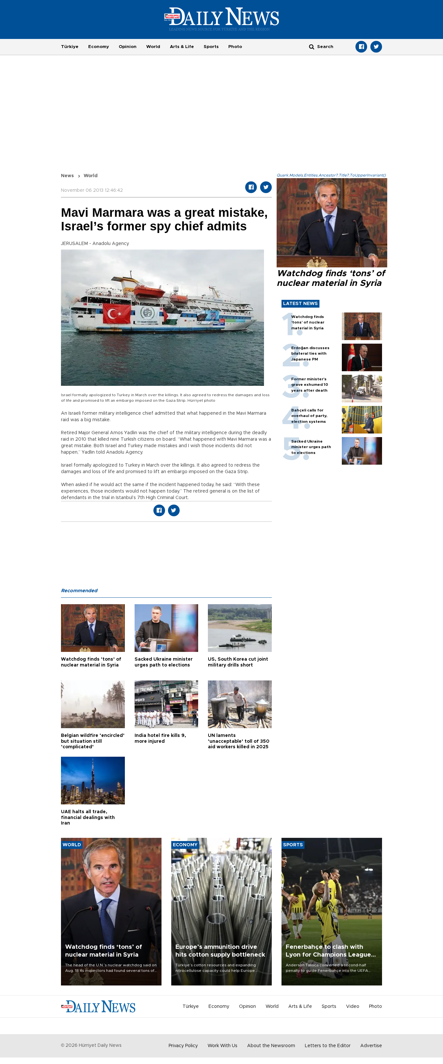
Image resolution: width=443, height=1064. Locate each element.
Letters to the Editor (328, 1046)
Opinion (128, 46)
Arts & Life (182, 46)
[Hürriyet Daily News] (221, 19)
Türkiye (69, 46)
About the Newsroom (271, 1046)
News (67, 176)
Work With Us (222, 1046)
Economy (98, 46)
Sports (211, 46)
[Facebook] (361, 47)
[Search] (311, 46)
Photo (235, 46)
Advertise (371, 1046)
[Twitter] (376, 47)
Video (352, 1006)
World (153, 46)
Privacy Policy (183, 1046)
